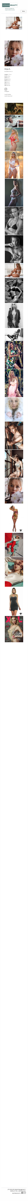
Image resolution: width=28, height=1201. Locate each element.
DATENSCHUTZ (16, 1193)
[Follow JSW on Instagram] (25, 1193)
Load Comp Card (8, 96)
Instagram (7, 91)
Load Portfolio (8, 94)
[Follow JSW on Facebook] (22, 1193)
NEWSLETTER (14, 1191)
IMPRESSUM (22, 1191)
